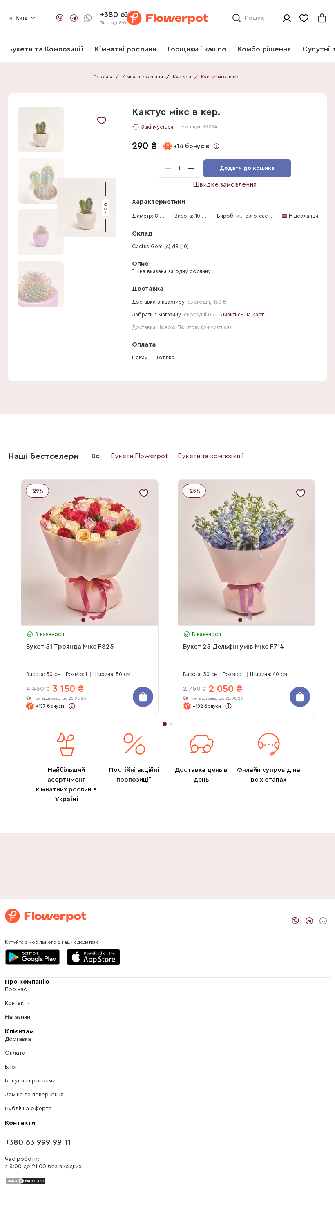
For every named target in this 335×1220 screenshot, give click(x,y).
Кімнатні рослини (125, 49)
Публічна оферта (28, 1108)
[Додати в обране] (102, 120)
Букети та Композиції (45, 49)
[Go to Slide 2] (41, 181)
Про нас (16, 989)
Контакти (17, 1003)
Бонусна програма (30, 1081)
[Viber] (60, 18)
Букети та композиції (211, 456)
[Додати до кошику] (143, 697)
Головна (102, 76)
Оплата (15, 1053)
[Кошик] (322, 18)
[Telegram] (74, 18)
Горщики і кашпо (197, 49)
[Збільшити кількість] (191, 168)
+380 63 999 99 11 (38, 1142)
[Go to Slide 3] (41, 232)
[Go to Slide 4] (41, 284)
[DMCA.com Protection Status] (25, 1180)
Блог (11, 1067)
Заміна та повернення (34, 1095)
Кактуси (182, 76)
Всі (96, 456)
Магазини (17, 1017)
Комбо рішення (264, 49)
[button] (86, 208)
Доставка (18, 1039)
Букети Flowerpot (139, 456)
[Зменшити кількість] (168, 168)
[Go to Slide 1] (41, 129)
